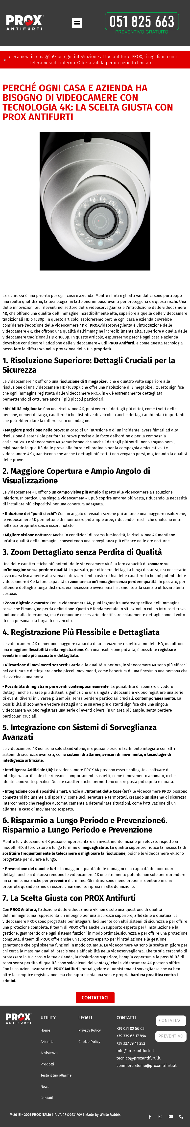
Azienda (47, 1041)
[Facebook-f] (150, 1117)
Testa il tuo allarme (56, 1075)
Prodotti (47, 1064)
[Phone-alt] (181, 1117)
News (45, 1086)
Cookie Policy (89, 1041)
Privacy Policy (89, 1030)
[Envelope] (171, 1117)
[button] (77, 23)
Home (45, 1030)
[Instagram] (160, 1117)
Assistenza (49, 1053)
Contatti (47, 1098)
